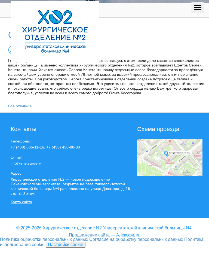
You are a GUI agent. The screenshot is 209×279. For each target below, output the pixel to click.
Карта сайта (21, 202)
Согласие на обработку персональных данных (136, 239)
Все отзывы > (20, 106)
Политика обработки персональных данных (44, 239)
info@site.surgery (26, 163)
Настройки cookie (65, 244)
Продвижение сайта (89, 235)
